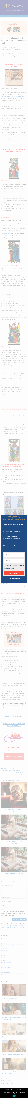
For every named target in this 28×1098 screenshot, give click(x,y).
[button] (24, 517)
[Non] (26, 1093)
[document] (14, 549)
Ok (14, 1095)
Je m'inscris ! (14, 573)
